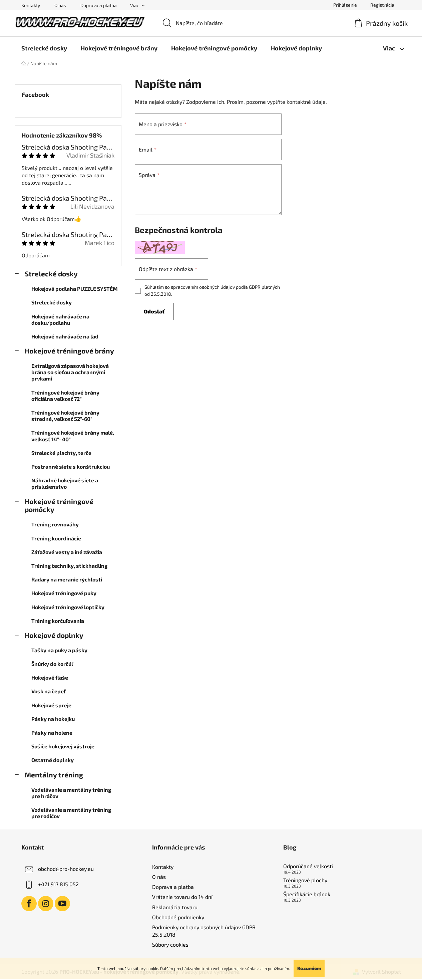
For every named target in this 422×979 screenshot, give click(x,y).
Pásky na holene (51, 732)
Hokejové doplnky (54, 635)
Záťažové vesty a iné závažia (66, 552)
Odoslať (154, 311)
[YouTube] (62, 903)
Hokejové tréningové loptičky (67, 607)
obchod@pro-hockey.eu (66, 869)
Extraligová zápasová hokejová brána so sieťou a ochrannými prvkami (70, 372)
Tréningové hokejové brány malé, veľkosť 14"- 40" (72, 435)
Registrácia (382, 5)
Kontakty (30, 5)
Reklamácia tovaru (174, 907)
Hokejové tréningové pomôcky (59, 505)
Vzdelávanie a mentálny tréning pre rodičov (71, 812)
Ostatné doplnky (52, 760)
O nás (60, 5)
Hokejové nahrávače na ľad (64, 336)
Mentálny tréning (54, 774)
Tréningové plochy (305, 880)
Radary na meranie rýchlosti (66, 579)
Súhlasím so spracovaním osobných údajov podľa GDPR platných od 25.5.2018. (212, 290)
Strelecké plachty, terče (61, 453)
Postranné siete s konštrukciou (70, 466)
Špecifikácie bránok (306, 894)
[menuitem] (44, 48)
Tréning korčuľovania (57, 621)
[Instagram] (45, 903)
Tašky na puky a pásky (59, 650)
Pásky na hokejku (53, 719)
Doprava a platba (98, 5)
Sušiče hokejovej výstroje (62, 746)
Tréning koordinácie (56, 538)
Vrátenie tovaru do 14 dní (182, 897)
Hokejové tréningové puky (63, 593)
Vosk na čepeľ (48, 691)
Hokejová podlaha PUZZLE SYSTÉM (74, 288)
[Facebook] (29, 903)
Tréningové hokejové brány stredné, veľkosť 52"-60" (65, 415)
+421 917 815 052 (58, 884)
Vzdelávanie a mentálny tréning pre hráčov (71, 792)
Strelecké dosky (51, 273)
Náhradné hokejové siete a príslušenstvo (64, 483)
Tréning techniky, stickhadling (69, 565)
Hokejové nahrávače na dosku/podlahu (60, 319)
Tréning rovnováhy (55, 524)
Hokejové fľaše (49, 677)
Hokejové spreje (51, 705)
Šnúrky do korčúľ (52, 664)
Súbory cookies (170, 944)
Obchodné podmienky (178, 917)
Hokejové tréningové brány (69, 350)
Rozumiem (309, 968)
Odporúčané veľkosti (308, 866)
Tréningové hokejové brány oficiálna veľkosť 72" (65, 395)
